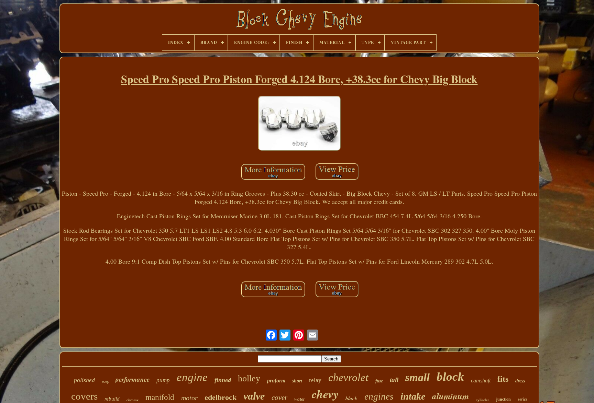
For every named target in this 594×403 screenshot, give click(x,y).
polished (84, 380)
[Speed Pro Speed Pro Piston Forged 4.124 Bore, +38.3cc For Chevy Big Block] (299, 124)
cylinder (482, 400)
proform (276, 380)
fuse (379, 380)
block (450, 376)
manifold (159, 397)
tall (394, 379)
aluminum (450, 396)
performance (133, 379)
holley (249, 378)
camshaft (481, 380)
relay (315, 380)
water (299, 399)
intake (412, 396)
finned (222, 380)
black (351, 398)
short (297, 380)
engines (379, 396)
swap (105, 382)
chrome (132, 400)
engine (192, 377)
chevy (325, 393)
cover (279, 397)
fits (502, 379)
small (417, 377)
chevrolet (348, 377)
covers (84, 396)
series (522, 399)
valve (254, 396)
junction (503, 399)
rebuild (112, 399)
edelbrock (220, 397)
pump (163, 380)
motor (189, 398)
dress (520, 380)
